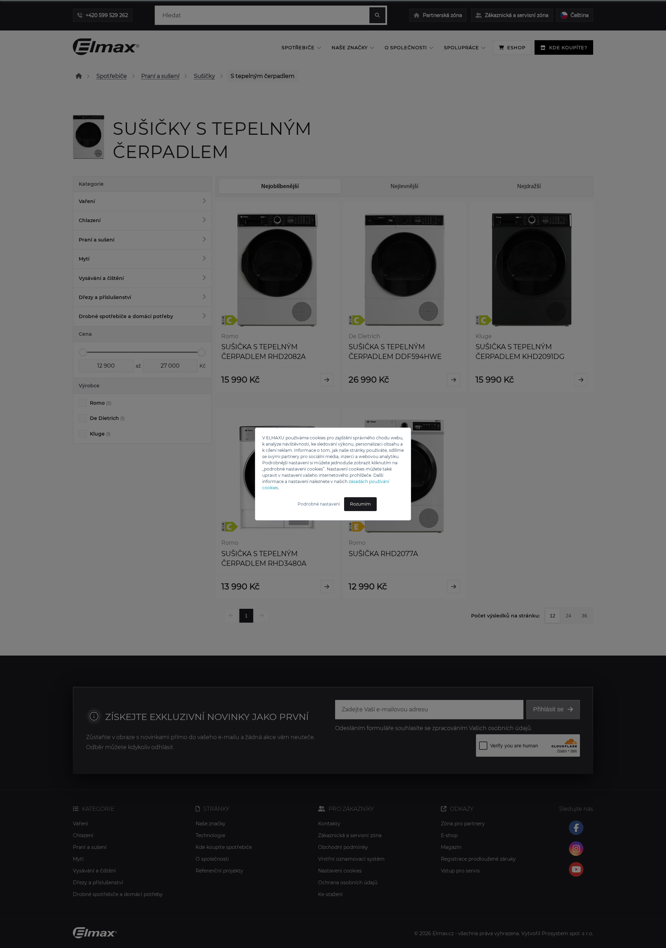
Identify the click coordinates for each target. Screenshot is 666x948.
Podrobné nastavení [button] (319, 504)
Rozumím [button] (360, 504)
